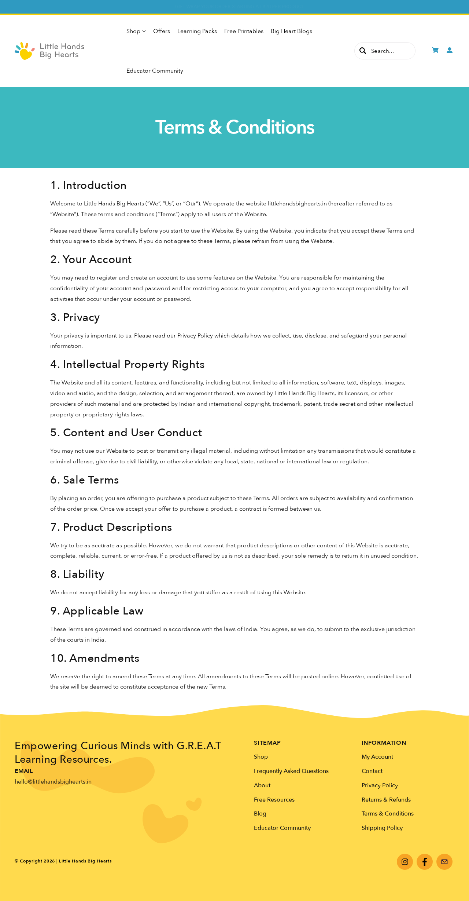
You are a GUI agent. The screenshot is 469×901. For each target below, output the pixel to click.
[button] (136, 31)
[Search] (363, 51)
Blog (260, 814)
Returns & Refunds (386, 800)
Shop (261, 757)
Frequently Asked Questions (291, 771)
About (262, 785)
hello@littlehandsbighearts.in (53, 782)
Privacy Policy (380, 785)
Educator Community (282, 828)
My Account (377, 757)
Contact (372, 771)
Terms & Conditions (388, 814)
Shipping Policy (382, 828)
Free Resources (274, 800)
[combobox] (385, 51)
